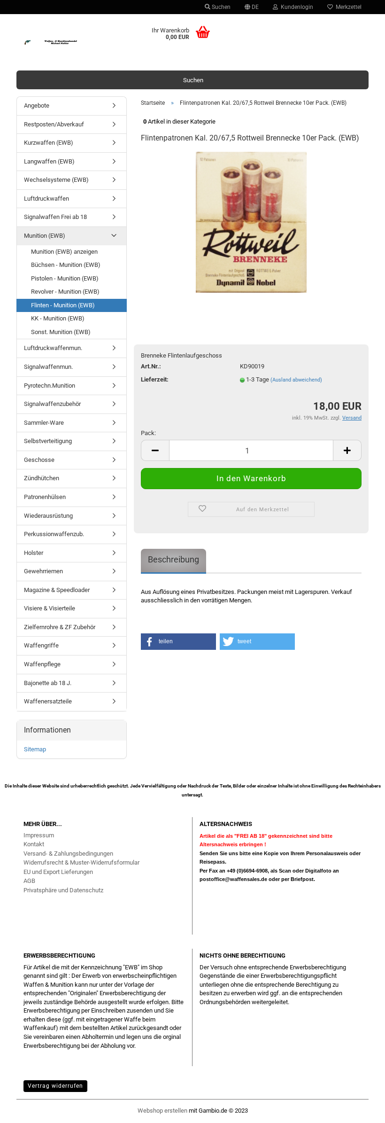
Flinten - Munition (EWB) (63, 305)
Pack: (148, 433)
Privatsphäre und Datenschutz (63, 890)
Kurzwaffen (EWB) (48, 142)
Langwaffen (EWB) (49, 161)
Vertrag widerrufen (55, 1086)
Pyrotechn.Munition (49, 385)
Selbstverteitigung (48, 441)
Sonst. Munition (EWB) (61, 331)
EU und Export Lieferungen (58, 871)
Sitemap (35, 749)
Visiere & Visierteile (49, 608)
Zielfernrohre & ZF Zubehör (59, 627)
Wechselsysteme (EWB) (56, 179)
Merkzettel (347, 7)
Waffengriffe (41, 645)
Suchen (220, 7)
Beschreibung (173, 559)
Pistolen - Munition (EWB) (65, 278)
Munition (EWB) (44, 235)
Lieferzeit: (155, 379)
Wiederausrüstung (48, 515)
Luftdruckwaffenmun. (53, 347)
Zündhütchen (41, 478)
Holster (33, 552)
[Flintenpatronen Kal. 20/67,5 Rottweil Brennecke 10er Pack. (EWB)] (251, 222)
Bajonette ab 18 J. (47, 682)
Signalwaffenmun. (48, 366)
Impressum (38, 835)
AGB (29, 880)
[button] (178, 641)
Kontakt (33, 844)
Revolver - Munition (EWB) (65, 291)
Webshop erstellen (162, 1110)
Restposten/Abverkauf (54, 124)
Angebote (36, 105)
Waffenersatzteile (48, 701)
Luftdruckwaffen (46, 198)
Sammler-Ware (44, 422)
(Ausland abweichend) (296, 380)
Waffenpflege (42, 664)
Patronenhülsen (45, 496)
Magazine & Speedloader (57, 589)
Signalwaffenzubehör (52, 403)
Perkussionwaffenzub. (54, 534)
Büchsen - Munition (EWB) (65, 264)
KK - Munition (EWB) (58, 318)
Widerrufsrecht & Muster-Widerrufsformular (81, 862)
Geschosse (39, 459)
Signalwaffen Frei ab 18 (55, 216)
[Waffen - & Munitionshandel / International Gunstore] (60, 42)
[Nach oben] (359, 1111)
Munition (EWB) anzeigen (64, 251)
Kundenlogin (295, 7)
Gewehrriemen (43, 571)
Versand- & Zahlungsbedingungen (68, 853)
